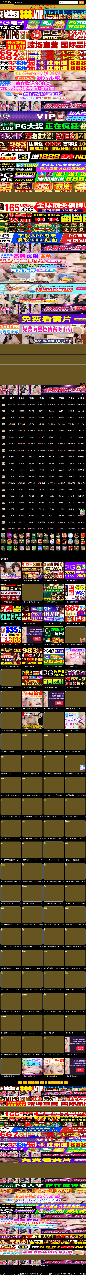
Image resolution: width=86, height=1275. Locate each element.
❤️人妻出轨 (51, 450)
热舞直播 (41, 398)
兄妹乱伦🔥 (61, 424)
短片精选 (12, 496)
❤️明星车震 (71, 450)
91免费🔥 (41, 424)
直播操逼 (81, 476)
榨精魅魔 (51, 463)
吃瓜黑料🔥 (31, 430)
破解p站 (31, 515)
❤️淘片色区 (81, 443)
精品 (3, 437)
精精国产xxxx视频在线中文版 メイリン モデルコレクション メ (53, 1274)
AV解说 (51, 496)
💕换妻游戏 (71, 404)
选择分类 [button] (18, 2)
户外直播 (81, 398)
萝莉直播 (71, 398)
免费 (3, 417)
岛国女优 (71, 489)
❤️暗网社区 (61, 443)
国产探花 (12, 489)
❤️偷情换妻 (41, 450)
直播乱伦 (41, 509)
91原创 (61, 411)
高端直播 (41, 476)
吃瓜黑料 (21, 417)
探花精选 (51, 437)
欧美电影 (61, 496)
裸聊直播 (21, 476)
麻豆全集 (41, 417)
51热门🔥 (32, 424)
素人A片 (51, 411)
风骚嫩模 (31, 470)
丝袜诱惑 (12, 437)
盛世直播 (51, 502)
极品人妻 (41, 437)
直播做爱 (21, 398)
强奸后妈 (81, 509)
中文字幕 (31, 457)
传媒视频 (51, 489)
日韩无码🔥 (61, 430)
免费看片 (71, 476)
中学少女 (41, 463)
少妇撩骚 (51, 470)
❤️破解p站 (31, 443)
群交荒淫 (81, 463)
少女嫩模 (71, 496)
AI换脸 (42, 496)
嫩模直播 (81, 457)
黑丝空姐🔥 (81, 424)
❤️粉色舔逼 (61, 450)
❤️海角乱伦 (51, 443)
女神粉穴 (71, 463)
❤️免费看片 (71, 443)
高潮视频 (71, 411)
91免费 (12, 515)
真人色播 (51, 476)
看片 (3, 411)
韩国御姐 (61, 502)
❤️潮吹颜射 (11, 450)
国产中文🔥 (21, 430)
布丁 (3, 509)
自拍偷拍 (21, 496)
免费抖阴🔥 (11, 424)
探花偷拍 (31, 417)
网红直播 (31, 398)
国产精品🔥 (51, 424)
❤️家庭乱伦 (81, 450)
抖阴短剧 (21, 411)
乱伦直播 (51, 398)
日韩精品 (21, 457)
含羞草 (12, 398)
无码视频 (61, 489)
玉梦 (3, 476)
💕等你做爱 (31, 404)
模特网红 (12, 502)
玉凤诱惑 (81, 489)
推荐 (3, 424)
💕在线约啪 (81, 404)
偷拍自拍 (71, 437)
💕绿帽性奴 (61, 404)
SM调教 (81, 437)
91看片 (12, 470)
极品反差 (51, 417)
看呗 (3, 470)
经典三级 (31, 496)
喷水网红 (21, 509)
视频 (3, 444)
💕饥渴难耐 (21, 404)
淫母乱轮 (12, 463)
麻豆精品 (31, 476)
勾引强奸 (31, 509)
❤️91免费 (12, 443)
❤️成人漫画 (41, 443)
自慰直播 (81, 417)
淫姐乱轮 (71, 457)
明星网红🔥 (41, 430)
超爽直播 (71, 470)
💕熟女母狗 (51, 404)
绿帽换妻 (61, 417)
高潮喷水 (21, 463)
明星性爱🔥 (71, 424)
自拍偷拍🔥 (71, 430)
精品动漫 (81, 496)
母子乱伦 (61, 470)
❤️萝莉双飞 (21, 450)
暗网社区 (61, 515)
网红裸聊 (41, 470)
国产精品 (31, 411)
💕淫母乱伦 (41, 404)
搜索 (81, 2)
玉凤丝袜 (31, 502)
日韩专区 (61, 437)
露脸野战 (71, 509)
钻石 (3, 463)
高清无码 (12, 457)
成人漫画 (41, 515)
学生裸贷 (61, 509)
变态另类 (41, 489)
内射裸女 (51, 509)
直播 (3, 398)
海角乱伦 (51, 515)
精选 (3, 496)
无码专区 (31, 437)
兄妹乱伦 (21, 437)
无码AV (41, 411)
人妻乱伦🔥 (81, 430)
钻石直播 (31, 463)
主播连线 (51, 457)
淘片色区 (81, 515)
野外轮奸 (81, 502)
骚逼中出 (81, 470)
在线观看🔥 (51, 430)
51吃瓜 (12, 411)
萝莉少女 (71, 502)
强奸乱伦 (12, 417)
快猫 (3, 502)
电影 (3, 489)
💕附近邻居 (11, 404)
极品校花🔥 (21, 424)
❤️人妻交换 (31, 450)
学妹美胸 (21, 502)
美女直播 (61, 398)
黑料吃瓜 (21, 489)
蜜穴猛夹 (61, 463)
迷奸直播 (41, 502)
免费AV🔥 (12, 430)
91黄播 (12, 476)
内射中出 (81, 411)
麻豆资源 (21, 515)
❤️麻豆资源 (21, 443)
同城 (3, 404)
